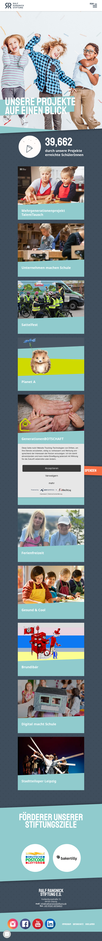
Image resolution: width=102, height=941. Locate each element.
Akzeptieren (51, 468)
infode (54, 903)
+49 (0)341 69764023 (53, 906)
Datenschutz (78, 924)
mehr (52, 483)
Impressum (66, 924)
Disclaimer (90, 924)
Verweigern (51, 475)
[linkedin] (50, 928)
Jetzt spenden (86, 470)
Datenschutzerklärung (55, 494)
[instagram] (12, 928)
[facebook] (25, 928)
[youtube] (37, 928)
